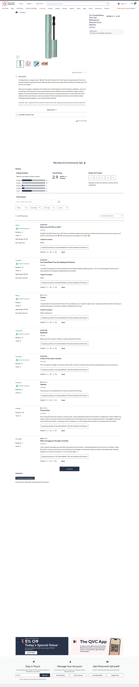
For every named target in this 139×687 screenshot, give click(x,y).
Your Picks (5, 8)
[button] (119, 4)
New (12, 8)
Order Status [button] (60, 675)
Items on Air (39, 3)
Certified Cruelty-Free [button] (26, 115)
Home (90, 8)
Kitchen (106, 8)
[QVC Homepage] (16, 12)
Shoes (78, 8)
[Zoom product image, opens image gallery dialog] (17, 57)
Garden (50, 8)
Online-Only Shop (31, 8)
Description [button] (22, 76)
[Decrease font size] (86, 72)
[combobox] (76, 3)
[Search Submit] (108, 3)
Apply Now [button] (115, 675)
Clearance (42, 8)
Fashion (57, 8)
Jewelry (72, 8)
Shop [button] (20, 3)
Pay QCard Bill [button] (97, 675)
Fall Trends (20, 8)
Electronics (98, 8)
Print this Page (82, 121)
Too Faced (92, 27)
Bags (84, 8)
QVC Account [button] (78, 675)
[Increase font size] (83, 72)
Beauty (65, 8)
